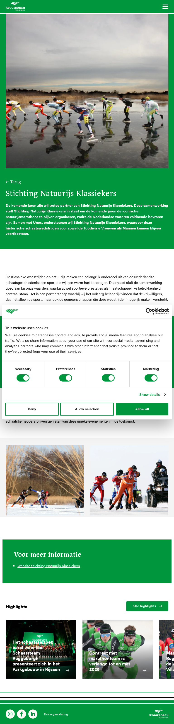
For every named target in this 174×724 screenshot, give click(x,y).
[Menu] (165, 7)
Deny (32, 409)
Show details (149, 394)
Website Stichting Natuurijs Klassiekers (48, 565)
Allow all (142, 409)
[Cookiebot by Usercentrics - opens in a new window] (149, 311)
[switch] (65, 378)
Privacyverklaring (56, 714)
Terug (15, 181)
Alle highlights (144, 606)
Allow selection (87, 409)
